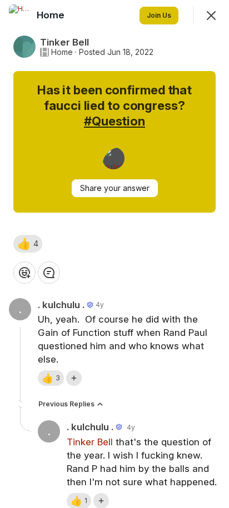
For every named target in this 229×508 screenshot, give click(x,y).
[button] (27, 244)
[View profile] (20, 15)
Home (62, 52)
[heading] (52, 15)
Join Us (159, 15)
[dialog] (114, 254)
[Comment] (49, 272)
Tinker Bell (90, 441)
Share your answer (115, 188)
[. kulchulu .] (113, 158)
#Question (114, 121)
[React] (24, 272)
